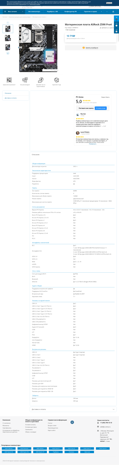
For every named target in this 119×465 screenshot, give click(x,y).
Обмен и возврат (30, 432)
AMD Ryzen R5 (24, 452)
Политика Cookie (34, 4)
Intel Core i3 (55, 448)
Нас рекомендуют (25, 84)
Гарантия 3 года (56, 84)
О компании (7, 423)
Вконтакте (72, 422)
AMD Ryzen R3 (9, 452)
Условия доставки (31, 427)
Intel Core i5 (71, 448)
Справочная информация (57, 420)
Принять (109, 3)
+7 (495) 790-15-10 (106, 423)
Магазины (6, 425)
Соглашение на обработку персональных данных (11, 431)
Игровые (71, 452)
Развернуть (92, 144)
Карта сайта (51, 430)
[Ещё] (107, 11)
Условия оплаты (30, 424)
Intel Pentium (24, 448)
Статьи (50, 423)
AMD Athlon (40, 448)
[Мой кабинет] (113, 11)
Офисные (87, 452)
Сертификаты (7, 428)
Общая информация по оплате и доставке (34, 421)
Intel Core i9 (102, 448)
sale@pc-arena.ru (105, 427)
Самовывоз (28, 429)
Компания (6, 420)
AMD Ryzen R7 (40, 452)
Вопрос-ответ (52, 425)
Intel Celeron (8, 448)
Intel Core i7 (87, 448)
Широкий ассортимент (9, 84)
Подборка (56, 452)
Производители (53, 428)
